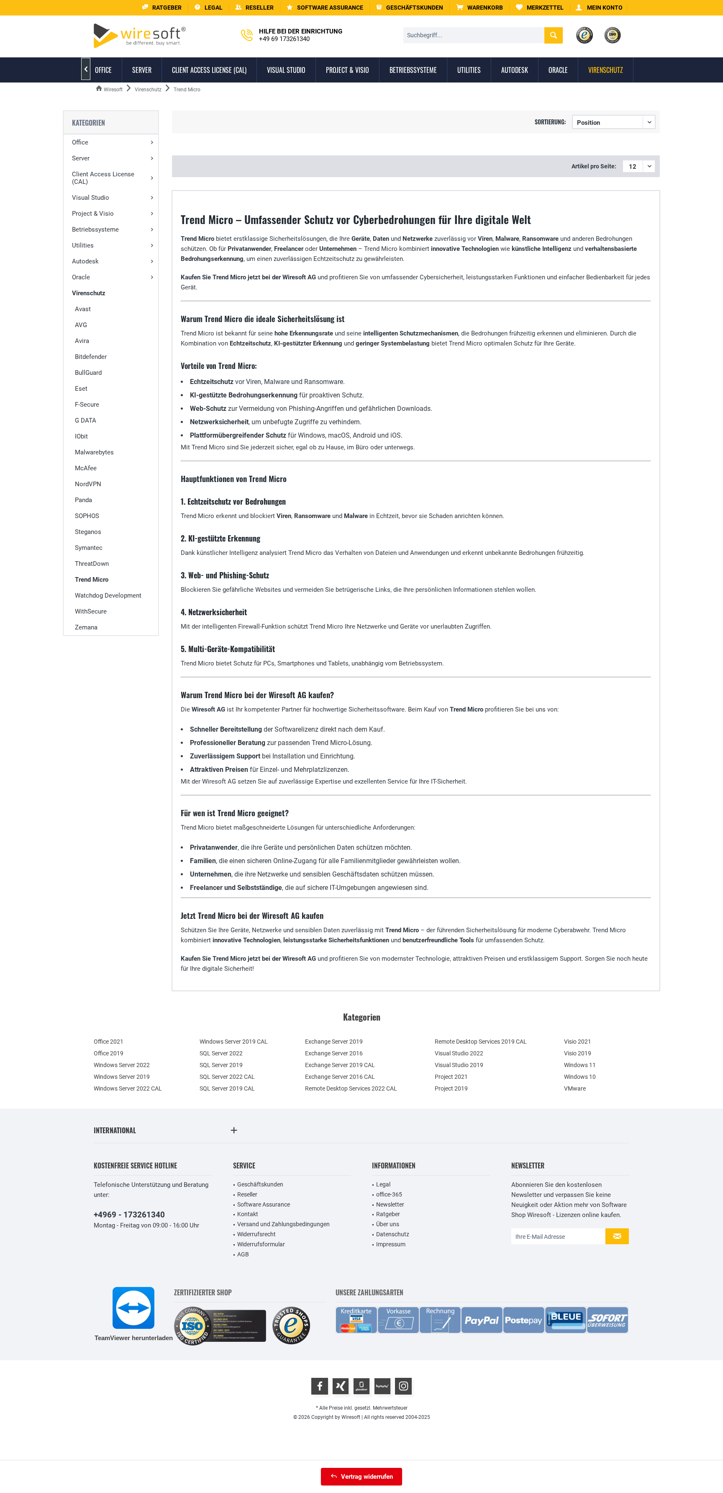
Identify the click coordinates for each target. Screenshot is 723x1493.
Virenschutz (88, 293)
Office (80, 142)
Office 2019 (108, 1053)
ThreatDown (92, 563)
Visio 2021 (577, 1041)
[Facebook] (319, 1386)
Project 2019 (451, 1088)
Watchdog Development (108, 595)
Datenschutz (392, 1234)
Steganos (88, 532)
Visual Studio (90, 197)
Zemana (86, 627)
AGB (243, 1254)
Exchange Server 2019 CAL (340, 1065)
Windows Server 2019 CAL (234, 1041)
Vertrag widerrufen (367, 1476)
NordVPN (88, 484)
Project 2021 (451, 1076)
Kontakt (247, 1214)
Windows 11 (580, 1065)
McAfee (86, 468)
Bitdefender (91, 357)
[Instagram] (403, 1386)
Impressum (390, 1244)
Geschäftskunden (260, 1184)
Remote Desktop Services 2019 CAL (481, 1041)
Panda (83, 500)
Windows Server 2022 (122, 1065)
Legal (383, 1184)
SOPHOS (87, 516)
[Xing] (340, 1386)
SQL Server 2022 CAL (227, 1076)
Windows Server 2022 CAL (128, 1088)
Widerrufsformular (261, 1244)
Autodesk (85, 261)
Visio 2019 (577, 1053)
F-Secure (87, 404)
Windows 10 (580, 1076)
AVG (81, 325)
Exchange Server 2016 (334, 1053)
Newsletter (390, 1204)
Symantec (89, 548)
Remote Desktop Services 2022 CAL (351, 1088)
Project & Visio (93, 213)
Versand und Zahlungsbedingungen (283, 1224)
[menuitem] (480, 8)
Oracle (81, 277)
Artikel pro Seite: (594, 166)
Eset (81, 388)
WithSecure (91, 611)
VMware (575, 1088)
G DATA (85, 420)
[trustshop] (291, 1326)
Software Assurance (263, 1204)
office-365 (389, 1194)
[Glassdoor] (361, 1386)
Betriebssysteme (95, 229)
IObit (81, 436)
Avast (83, 309)
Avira (82, 341)
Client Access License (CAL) (103, 178)
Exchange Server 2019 (334, 1041)
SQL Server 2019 (221, 1065)
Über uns (387, 1224)
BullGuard (88, 372)
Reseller (247, 1194)
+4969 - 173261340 (129, 1215)
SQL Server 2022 (221, 1053)
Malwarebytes (94, 452)
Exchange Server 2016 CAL (340, 1076)
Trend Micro (91, 579)
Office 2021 (108, 1041)
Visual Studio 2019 (459, 1065)
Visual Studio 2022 (459, 1053)
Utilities (83, 245)
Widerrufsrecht (256, 1234)
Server (81, 158)
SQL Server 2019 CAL (227, 1088)
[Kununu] (382, 1386)
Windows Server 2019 (122, 1076)
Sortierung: (550, 121)
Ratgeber (388, 1214)
